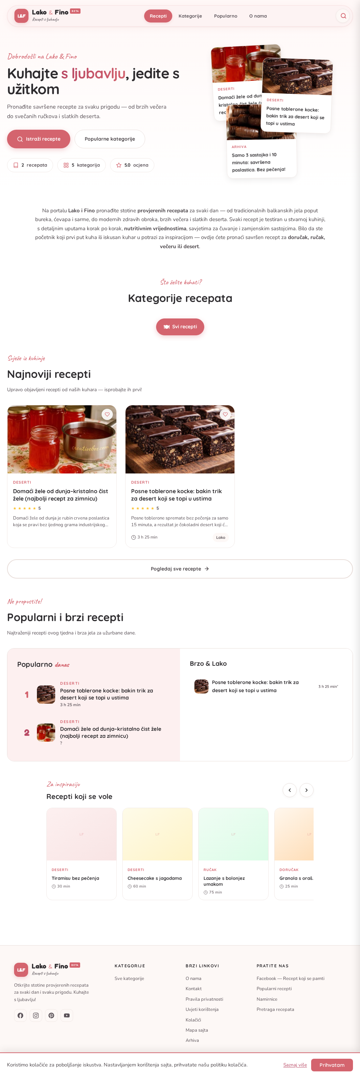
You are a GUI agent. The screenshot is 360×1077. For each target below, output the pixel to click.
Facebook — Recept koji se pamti (290, 978)
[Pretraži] (343, 16)
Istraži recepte (43, 139)
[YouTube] (66, 1015)
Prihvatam (332, 1065)
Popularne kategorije (110, 139)
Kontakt (194, 989)
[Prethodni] (290, 790)
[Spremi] (107, 414)
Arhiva (192, 1040)
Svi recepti (180, 326)
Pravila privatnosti (204, 999)
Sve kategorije (129, 978)
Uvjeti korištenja (202, 1009)
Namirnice (267, 999)
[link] (62, 476)
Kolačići (193, 1020)
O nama (258, 16)
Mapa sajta (197, 1030)
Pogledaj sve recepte (176, 569)
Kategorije (190, 16)
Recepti (158, 16)
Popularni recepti (274, 989)
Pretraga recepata (275, 1009)
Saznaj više (295, 1065)
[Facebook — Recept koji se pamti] (20, 1015)
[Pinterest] (51, 1015)
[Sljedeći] (307, 790)
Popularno (225, 16)
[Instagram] (36, 1015)
